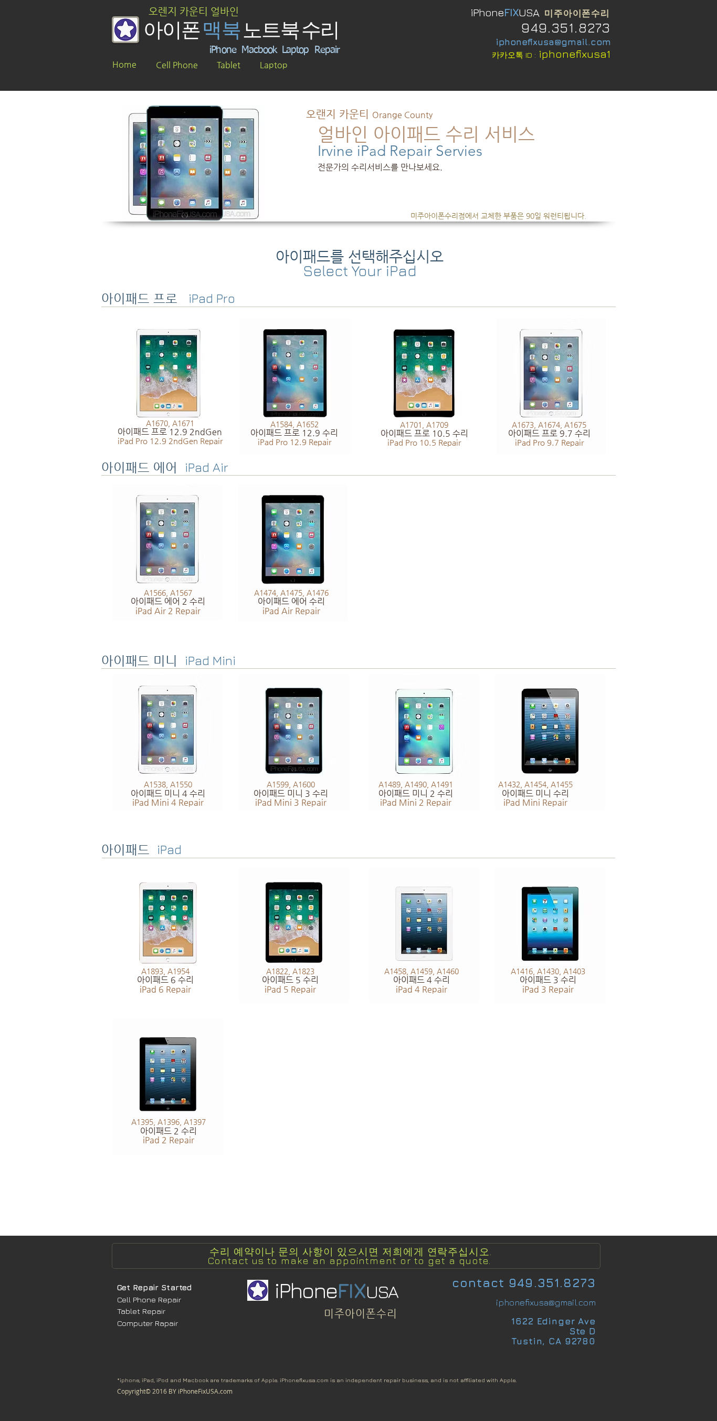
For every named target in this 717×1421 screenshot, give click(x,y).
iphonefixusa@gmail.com (553, 42)
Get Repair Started (154, 1287)
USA (530, 12)
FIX (511, 12)
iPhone (487, 12)
